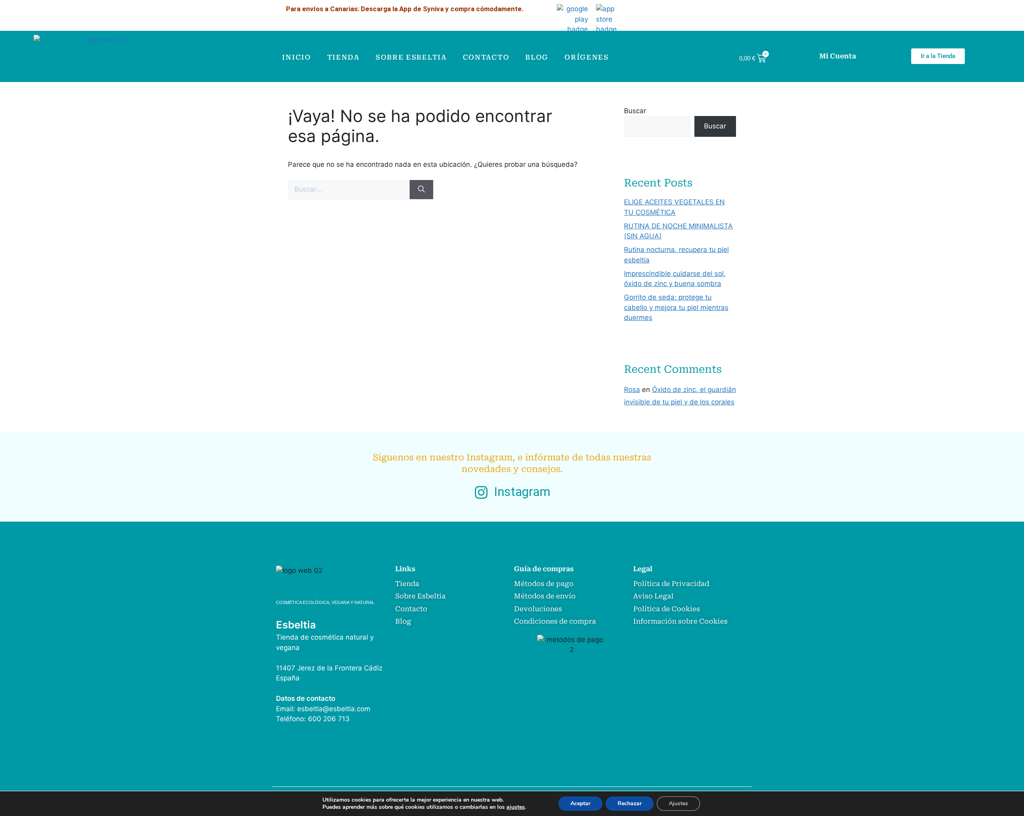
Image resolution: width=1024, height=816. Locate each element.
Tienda (343, 57)
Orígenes (586, 57)
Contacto (486, 57)
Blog (536, 57)
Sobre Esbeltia (411, 57)
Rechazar (630, 803)
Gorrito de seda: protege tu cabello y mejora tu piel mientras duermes (676, 307)
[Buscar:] (349, 189)
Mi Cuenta (837, 56)
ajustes (515, 807)
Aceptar (580, 803)
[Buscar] (421, 189)
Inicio (296, 57)
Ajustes (678, 803)
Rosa (632, 390)
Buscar (635, 111)
